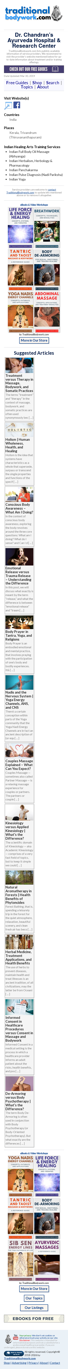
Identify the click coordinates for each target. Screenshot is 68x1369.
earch (53, 82)
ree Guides (18, 82)
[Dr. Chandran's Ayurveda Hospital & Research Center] (8, 107)
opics (27, 86)
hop (37, 82)
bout (43, 86)
